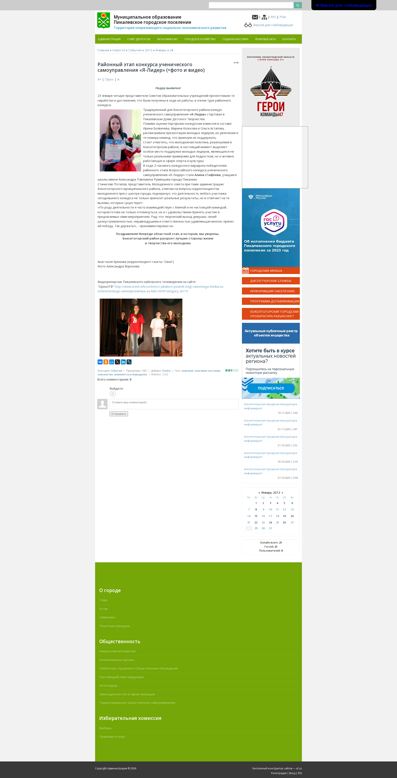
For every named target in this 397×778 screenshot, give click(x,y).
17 (270, 516)
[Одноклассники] (105, 361)
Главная (103, 50)
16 (263, 516)
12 (284, 509)
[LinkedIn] (123, 361)
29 (256, 528)
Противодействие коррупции (121, 677)
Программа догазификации (274, 301)
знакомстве (105, 374)
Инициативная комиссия (117, 651)
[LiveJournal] (129, 361)
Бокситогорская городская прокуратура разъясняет (274, 313)
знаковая (187, 370)
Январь (160, 50)
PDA (283, 17)
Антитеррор (108, 685)
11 (277, 509)
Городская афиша (266, 270)
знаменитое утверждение (130, 374)
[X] (117, 361)
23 (263, 522)
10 (270, 509)
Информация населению (272, 291)
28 (171, 50)
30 (263, 528)
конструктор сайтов (280, 768)
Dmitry (167, 370)
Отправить (118, 414)
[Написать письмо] (255, 17)
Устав (103, 609)
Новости (118, 50)
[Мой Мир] (111, 361)
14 (248, 516)
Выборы (105, 728)
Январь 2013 (270, 492)
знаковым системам (207, 370)
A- (118, 79)
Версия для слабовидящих (272, 25)
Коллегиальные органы (116, 660)
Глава (103, 600)
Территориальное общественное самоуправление (137, 702)
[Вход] (113, 394)
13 (292, 509)
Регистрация (279, 773)
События (134, 50)
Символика (107, 617)
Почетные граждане (114, 626)
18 (277, 516)
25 (277, 522)
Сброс (109, 79)
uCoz (299, 768)
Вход (292, 773)
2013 (148, 50)
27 (292, 522)
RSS (273, 17)
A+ (99, 79)
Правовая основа (112, 736)
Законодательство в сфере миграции (127, 694)
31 (270, 528)
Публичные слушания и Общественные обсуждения (138, 668)
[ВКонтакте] (100, 361)
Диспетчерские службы (270, 281)
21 (248, 522)
